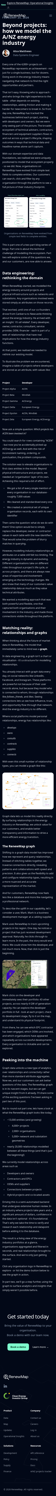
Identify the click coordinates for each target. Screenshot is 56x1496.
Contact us (35, 1417)
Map (6, 1424)
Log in (33, 1430)
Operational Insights (14, 1436)
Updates (8, 1430)
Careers (34, 1424)
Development (10, 1453)
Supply (7, 1465)
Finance (7, 1471)
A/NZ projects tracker (41, 1471)
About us (34, 1436)
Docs (32, 1465)
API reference (37, 1453)
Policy (6, 1459)
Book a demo (18, 1347)
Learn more (41, 1347)
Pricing (33, 1459)
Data (6, 1417)
